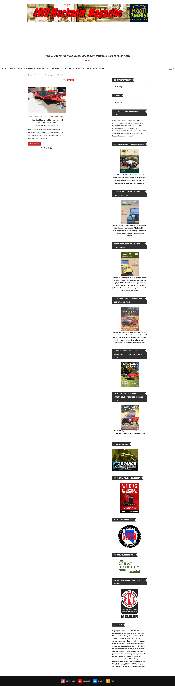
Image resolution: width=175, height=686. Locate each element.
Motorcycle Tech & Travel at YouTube (65, 68)
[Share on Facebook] (44, 148)
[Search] (174, 68)
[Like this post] (42, 148)
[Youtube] (86, 60)
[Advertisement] (87, 38)
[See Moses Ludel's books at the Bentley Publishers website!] (130, 308)
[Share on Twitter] (46, 148)
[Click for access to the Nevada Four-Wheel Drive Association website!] (129, 526)
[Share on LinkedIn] (51, 148)
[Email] (89, 60)
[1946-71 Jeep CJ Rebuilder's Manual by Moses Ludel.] (130, 201)
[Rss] (92, 60)
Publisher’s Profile (96, 68)
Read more (34, 144)
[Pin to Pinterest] (48, 148)
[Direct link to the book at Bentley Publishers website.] (129, 150)
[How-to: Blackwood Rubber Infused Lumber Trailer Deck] (47, 100)
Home (4, 68)
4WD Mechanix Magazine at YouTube (27, 68)
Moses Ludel (42, 125)
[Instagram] (83, 60)
